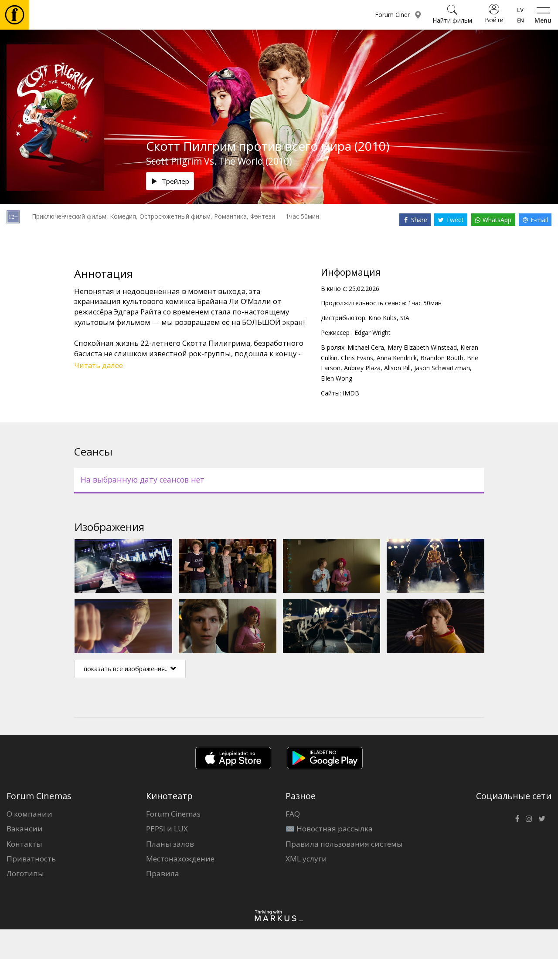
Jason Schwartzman (442, 368)
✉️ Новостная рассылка (329, 829)
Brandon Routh (441, 358)
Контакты (24, 844)
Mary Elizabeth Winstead (422, 347)
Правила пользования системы (344, 844)
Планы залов (170, 844)
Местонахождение (180, 859)
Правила (162, 873)
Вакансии (25, 829)
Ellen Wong (336, 378)
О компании (29, 814)
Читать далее (98, 365)
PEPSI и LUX (167, 829)
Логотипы (25, 873)
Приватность (31, 859)
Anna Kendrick (397, 358)
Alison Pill (397, 368)
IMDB (351, 393)
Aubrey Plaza (362, 368)
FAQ (293, 814)
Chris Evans (357, 358)
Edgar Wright (372, 332)
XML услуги (306, 859)
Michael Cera (365, 347)
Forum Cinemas (173, 814)
